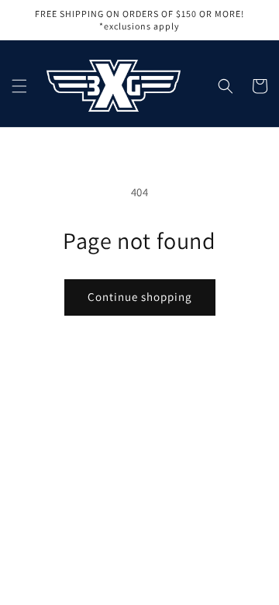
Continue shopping (140, 296)
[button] (19, 86)
